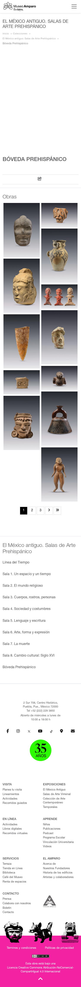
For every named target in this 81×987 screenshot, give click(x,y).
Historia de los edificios (58, 873)
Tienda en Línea (12, 868)
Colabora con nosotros (17, 903)
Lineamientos (11, 794)
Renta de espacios (14, 882)
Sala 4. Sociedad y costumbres (27, 609)
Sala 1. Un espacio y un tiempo (27, 574)
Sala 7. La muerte (16, 644)
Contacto (8, 912)
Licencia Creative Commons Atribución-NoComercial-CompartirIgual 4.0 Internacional (40, 970)
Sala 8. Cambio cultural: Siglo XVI (28, 656)
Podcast (48, 833)
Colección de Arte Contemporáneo (54, 801)
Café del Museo (12, 877)
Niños (46, 824)
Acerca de (49, 864)
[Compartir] (40, 179)
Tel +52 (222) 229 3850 (41, 711)
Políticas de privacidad (59, 948)
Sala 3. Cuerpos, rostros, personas (29, 597)
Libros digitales (12, 829)
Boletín (7, 908)
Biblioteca (9, 873)
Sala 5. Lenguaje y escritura (24, 621)
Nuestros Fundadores (56, 868)
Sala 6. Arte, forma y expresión (26, 632)
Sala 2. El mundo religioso (23, 586)
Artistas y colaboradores (58, 877)
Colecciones (20, 33)
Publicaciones (51, 829)
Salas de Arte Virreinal (57, 794)
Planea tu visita (12, 790)
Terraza (7, 864)
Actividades (10, 799)
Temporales (50, 807)
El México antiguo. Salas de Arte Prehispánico (29, 38)
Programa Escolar (54, 838)
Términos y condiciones (21, 948)
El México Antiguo (54, 790)
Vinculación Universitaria (58, 842)
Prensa (7, 899)
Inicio (6, 33)
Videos (47, 846)
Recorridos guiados (15, 803)
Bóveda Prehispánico (19, 667)
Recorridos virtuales (15, 833)
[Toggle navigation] (73, 6)
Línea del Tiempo (16, 563)
